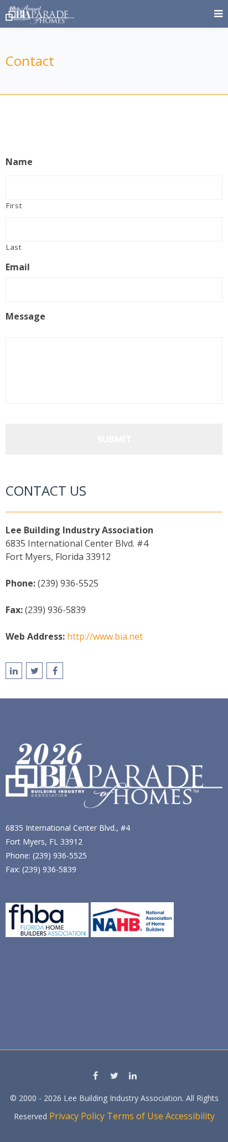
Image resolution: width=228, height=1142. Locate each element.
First (14, 205)
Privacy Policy (77, 1116)
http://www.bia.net (105, 636)
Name (19, 162)
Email (18, 267)
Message (25, 316)
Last (14, 247)
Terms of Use (135, 1116)
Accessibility (190, 1116)
